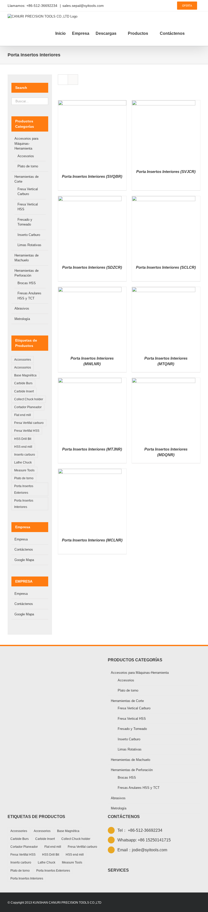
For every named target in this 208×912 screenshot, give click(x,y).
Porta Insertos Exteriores (23, 489)
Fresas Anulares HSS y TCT (139, 788)
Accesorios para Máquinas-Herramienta (26, 143)
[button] (192, 34)
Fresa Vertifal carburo (29, 422)
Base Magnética (25, 375)
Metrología (22, 319)
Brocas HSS (27, 283)
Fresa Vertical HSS (132, 719)
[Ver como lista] (73, 80)
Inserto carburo (24, 454)
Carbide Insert (24, 391)
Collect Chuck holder (28, 399)
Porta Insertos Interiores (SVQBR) (92, 176)
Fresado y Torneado (132, 729)
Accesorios (26, 156)
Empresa (21, 539)
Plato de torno (28, 166)
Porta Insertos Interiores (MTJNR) (92, 449)
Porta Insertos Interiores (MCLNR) (92, 540)
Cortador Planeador (28, 407)
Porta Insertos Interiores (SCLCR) (166, 267)
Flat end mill (22, 415)
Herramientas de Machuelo (130, 760)
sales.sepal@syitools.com (83, 6)
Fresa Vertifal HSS (26, 430)
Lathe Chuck (23, 462)
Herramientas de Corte (127, 701)
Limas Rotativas (29, 245)
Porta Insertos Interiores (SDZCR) (92, 267)
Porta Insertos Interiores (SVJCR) (166, 171)
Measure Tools (24, 470)
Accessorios (22, 367)
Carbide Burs (23, 383)
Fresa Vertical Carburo (134, 708)
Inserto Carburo (29, 235)
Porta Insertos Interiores (23, 503)
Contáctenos (23, 549)
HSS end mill (23, 446)
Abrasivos (21, 308)
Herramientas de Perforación (132, 770)
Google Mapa (24, 560)
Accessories (22, 359)
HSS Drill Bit (22, 438)
